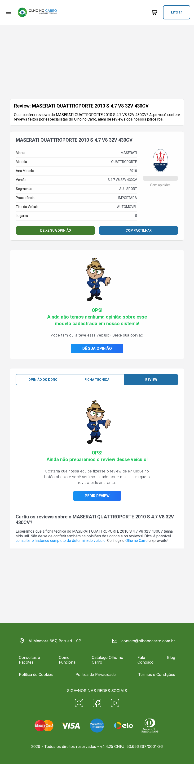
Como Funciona (67, 660)
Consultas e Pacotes (29, 660)
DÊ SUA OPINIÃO (97, 348)
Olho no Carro (136, 540)
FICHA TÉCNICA (96, 380)
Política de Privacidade (95, 674)
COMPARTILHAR (139, 230)
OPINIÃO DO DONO (42, 380)
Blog (171, 657)
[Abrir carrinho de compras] (154, 12)
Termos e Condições (156, 674)
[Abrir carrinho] (8, 12)
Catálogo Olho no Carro (107, 660)
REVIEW (151, 380)
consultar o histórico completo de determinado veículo (61, 540)
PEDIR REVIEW (97, 496)
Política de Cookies (36, 674)
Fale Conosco (145, 660)
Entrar (176, 12)
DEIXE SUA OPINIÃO (55, 230)
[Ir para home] (37, 12)
